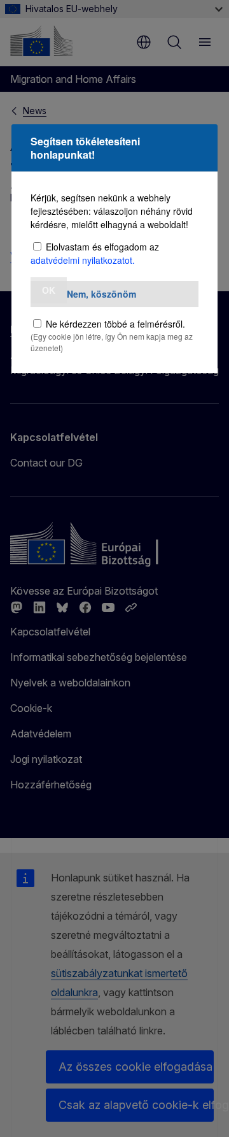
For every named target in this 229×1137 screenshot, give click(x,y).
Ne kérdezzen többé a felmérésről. (115, 323)
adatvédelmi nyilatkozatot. (83, 260)
